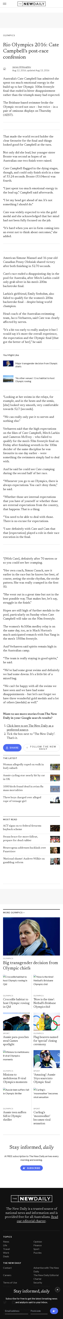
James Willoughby (21, 67)
